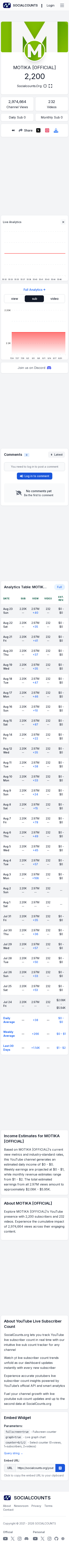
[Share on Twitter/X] (38, 130)
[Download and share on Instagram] (47, 130)
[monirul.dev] (62, 1538)
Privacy (36, 1505)
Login (50, 5)
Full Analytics (33, 290)
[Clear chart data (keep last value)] (63, 222)
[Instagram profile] (19, 1539)
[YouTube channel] (5, 1538)
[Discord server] (26, 1539)
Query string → (13, 1453)
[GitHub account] (56, 1539)
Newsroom (21, 1505)
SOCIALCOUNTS (45, 1523)
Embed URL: (12, 1460)
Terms (48, 1505)
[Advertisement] (34, 174)
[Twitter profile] (13, 1539)
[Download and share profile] (56, 130)
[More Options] (42, 5)
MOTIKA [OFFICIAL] (34, 67)
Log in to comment (37, 476)
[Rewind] (13, 130)
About (7, 1505)
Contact (8, 1509)
